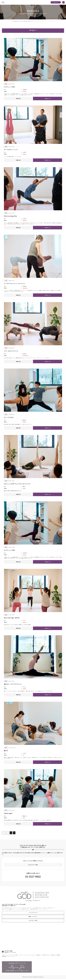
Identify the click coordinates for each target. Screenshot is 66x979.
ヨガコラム (48, 955)
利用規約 (58, 955)
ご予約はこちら (56, 2)
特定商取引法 (4, 956)
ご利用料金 (38, 955)
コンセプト (4, 955)
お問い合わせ (53, 955)
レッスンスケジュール (33, 912)
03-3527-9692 (33, 876)
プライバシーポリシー (11, 956)
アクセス (33, 955)
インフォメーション (27, 955)
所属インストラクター (33, 916)
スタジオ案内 (43, 955)
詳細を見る (18, 98)
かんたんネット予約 (33, 920)
